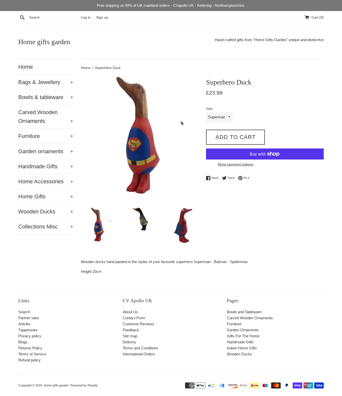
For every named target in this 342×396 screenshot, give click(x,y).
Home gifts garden (44, 42)
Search (24, 312)
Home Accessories (45, 181)
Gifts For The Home (243, 336)
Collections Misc (45, 226)
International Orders (139, 354)
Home (25, 67)
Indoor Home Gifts (242, 348)
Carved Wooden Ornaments (45, 116)
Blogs (23, 342)
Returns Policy (30, 348)
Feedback (131, 330)
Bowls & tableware (45, 97)
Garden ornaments (45, 151)
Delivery (129, 342)
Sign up (102, 17)
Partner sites (28, 318)
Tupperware (28, 330)
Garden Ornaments (243, 330)
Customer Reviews (138, 324)
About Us (130, 312)
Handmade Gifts (45, 166)
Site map (130, 336)
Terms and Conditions (140, 348)
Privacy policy (29, 336)
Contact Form (134, 318)
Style (209, 109)
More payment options (235, 164)
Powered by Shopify (84, 385)
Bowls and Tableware (244, 312)
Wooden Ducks (45, 211)
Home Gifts (45, 196)
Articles (24, 324)
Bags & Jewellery (45, 82)
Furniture (45, 136)
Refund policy (29, 360)
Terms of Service (32, 354)
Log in (86, 17)
